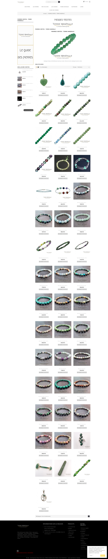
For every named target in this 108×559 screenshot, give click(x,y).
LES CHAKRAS (54, 6)
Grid (36, 67)
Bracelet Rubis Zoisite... (63, 257)
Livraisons (83, 542)
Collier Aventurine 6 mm (82, 147)
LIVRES (81, 6)
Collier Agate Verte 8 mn (44, 147)
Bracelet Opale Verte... (82, 396)
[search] (59, 2)
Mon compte (84, 548)
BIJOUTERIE (27, 6)
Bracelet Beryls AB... (44, 285)
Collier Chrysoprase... (43, 119)
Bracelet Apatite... (43, 202)
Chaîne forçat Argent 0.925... (28, 96)
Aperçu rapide (45, 88)
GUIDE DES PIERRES (54, 10)
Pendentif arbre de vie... (27, 70)
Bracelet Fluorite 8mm (44, 257)
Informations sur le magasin (53, 524)
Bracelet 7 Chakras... (63, 202)
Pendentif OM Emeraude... (43, 507)
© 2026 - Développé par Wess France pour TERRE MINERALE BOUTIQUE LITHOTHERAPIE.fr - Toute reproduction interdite (53, 557)
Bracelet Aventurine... (82, 230)
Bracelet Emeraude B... (44, 368)
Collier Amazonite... (82, 91)
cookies (82, 536)
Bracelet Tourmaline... (43, 451)
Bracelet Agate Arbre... (82, 202)
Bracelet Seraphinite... (62, 424)
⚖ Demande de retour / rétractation (25, 552)
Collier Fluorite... (43, 174)
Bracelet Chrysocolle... (81, 285)
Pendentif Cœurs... (44, 91)
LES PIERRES (36, 6)
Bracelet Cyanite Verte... (44, 341)
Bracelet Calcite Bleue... (63, 285)
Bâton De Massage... (62, 479)
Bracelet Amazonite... (62, 230)
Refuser (91, 555)
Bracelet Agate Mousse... (44, 230)
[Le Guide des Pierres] (25, 55)
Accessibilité (83, 543)
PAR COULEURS (45, 6)
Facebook (18, 551)
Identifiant (83, 547)
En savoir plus (96, 552)
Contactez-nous (84, 545)
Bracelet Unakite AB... (62, 451)
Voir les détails (42, 88)
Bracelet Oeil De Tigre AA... (28, 89)
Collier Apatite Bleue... (62, 147)
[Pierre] (25, 35)
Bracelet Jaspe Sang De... (43, 396)
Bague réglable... (82, 451)
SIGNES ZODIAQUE (64, 6)
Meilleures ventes (72, 530)
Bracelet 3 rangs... (82, 174)
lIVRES (70, 535)
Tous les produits (28, 110)
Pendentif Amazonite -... (63, 91)
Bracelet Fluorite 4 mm (82, 257)
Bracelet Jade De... (82, 368)
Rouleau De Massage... (44, 479)
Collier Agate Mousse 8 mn (82, 119)
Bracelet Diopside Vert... (63, 341)
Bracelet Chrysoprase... (82, 313)
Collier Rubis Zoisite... (62, 119)
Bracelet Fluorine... (63, 368)
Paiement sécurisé (85, 535)
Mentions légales (85, 528)
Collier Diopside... (82, 479)
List (38, 67)
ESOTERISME (74, 6)
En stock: (41, 95)
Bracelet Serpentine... (81, 424)
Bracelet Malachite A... (62, 396)
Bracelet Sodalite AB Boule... (28, 83)
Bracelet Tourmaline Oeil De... (28, 76)
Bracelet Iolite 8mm (26, 103)
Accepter (102, 555)
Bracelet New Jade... (63, 174)
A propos (83, 533)
